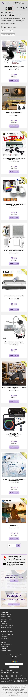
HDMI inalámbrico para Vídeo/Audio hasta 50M (14, 388)
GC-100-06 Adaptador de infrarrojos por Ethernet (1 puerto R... (14, 159)
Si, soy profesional (14, 604)
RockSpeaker (14, 525)
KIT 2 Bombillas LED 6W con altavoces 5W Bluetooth (14, 205)
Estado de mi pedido (6, 650)
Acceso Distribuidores (6, 644)
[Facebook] (2, 676)
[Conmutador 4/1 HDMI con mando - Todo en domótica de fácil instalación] (14, 282)
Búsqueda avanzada (6, 627)
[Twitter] (21, 676)
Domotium (4, 636)
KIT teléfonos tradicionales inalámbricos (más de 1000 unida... (14, 480)
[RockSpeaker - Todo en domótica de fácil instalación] (14, 511)
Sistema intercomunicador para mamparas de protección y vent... (14, 342)
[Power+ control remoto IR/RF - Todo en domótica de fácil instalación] (14, 98)
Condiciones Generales (7, 634)
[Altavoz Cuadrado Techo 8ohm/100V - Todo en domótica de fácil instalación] (14, 236)
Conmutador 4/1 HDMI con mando (14, 296)
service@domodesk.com (10, 672)
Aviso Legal (4, 623)
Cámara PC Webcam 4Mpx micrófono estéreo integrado (14, 67)
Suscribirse (14, 580)
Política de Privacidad (6, 614)
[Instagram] (7, 676)
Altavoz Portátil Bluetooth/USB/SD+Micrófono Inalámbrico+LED (14, 434)
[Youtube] (11, 676)
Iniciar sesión (4, 646)
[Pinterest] (16, 676)
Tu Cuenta (3, 621)
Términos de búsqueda (7, 625)
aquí (18, 695)
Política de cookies (6, 616)
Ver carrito (3, 648)
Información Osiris (5, 638)
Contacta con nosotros (7, 619)
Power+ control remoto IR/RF (14, 112)
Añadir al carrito (14, 80)
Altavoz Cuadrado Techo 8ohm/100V (14, 250)
